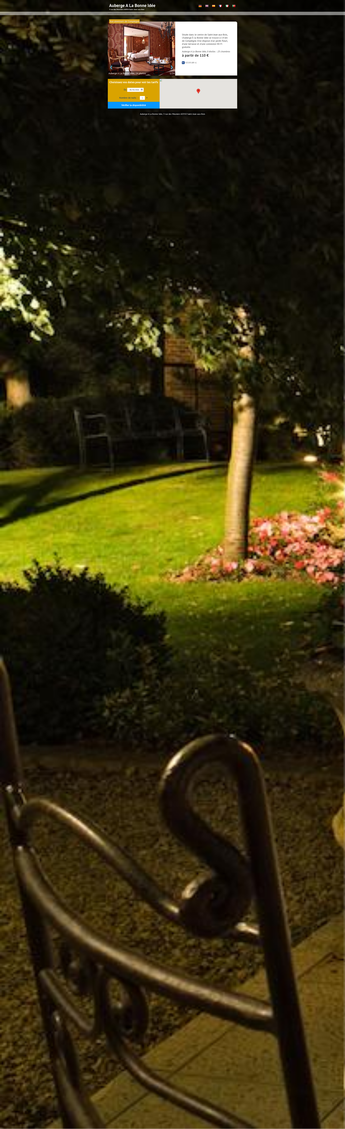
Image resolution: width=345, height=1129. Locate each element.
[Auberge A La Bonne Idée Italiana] (227, 6)
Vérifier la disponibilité (133, 105)
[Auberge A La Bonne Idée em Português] (233, 6)
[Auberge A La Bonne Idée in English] (206, 6)
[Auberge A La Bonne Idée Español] (213, 6)
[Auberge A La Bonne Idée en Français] (220, 6)
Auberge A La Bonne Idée (136, 13)
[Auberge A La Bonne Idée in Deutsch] (200, 6)
